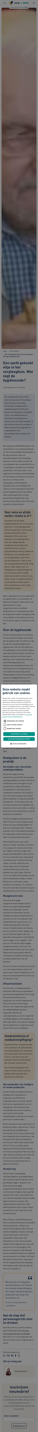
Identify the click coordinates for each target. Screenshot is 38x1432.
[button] (19, 744)
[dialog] (19, 716)
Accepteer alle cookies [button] (19, 734)
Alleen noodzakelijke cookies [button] (19, 739)
